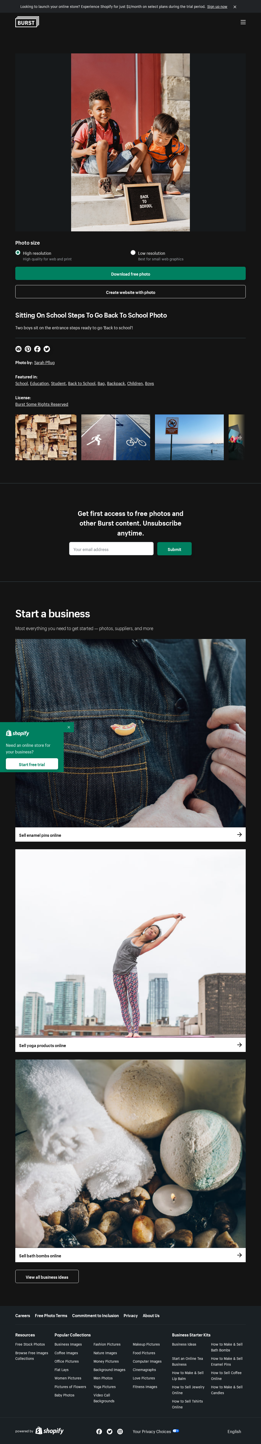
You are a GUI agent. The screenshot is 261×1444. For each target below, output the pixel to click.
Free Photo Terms (51, 1315)
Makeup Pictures (146, 1344)
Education (39, 382)
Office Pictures (67, 1361)
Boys (149, 382)
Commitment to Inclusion (95, 1315)
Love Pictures (144, 1377)
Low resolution (151, 253)
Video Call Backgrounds (104, 1397)
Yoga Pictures (105, 1386)
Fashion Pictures (107, 1344)
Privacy (131, 1315)
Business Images (68, 1344)
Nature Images (105, 1352)
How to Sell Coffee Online (226, 1375)
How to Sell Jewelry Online (188, 1389)
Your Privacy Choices (152, 1430)
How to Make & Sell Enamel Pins (227, 1361)
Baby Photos (64, 1394)
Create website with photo (130, 291)
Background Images (109, 1369)
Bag (101, 382)
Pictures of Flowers (70, 1386)
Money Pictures (106, 1361)
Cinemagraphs (144, 1369)
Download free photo (130, 273)
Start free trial (32, 764)
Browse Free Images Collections (31, 1355)
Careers (22, 1315)
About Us (151, 1315)
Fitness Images (145, 1386)
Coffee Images (66, 1352)
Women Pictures (68, 1377)
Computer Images (147, 1361)
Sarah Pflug (44, 362)
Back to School (81, 382)
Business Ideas (184, 1344)
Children (135, 382)
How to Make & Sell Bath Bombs (227, 1346)
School (21, 382)
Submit (174, 548)
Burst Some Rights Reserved (41, 403)
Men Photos (103, 1377)
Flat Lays (62, 1369)
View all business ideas (47, 1276)
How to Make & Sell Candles (227, 1389)
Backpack (116, 382)
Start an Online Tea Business (187, 1361)
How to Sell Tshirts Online (187, 1403)
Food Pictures (144, 1352)
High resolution (37, 253)
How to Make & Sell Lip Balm (188, 1375)
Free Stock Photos (30, 1344)
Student (58, 382)
